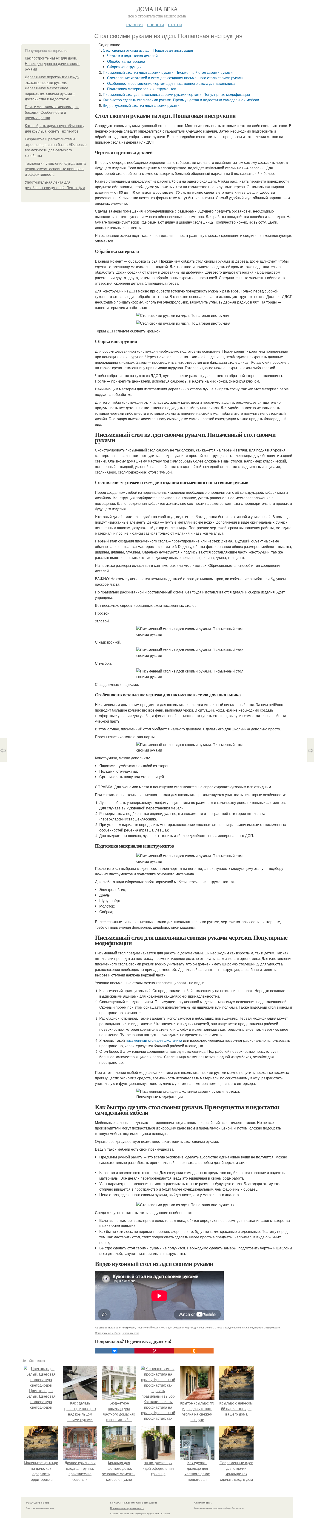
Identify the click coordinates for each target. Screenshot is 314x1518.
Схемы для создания (171, 1327)
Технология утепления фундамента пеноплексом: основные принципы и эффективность (55, 169)
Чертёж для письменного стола (203, 1327)
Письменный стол (147, 1327)
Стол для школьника (235, 1327)
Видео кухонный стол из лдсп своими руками (141, 105)
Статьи (175, 24)
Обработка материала (126, 61)
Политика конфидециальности (127, 1508)
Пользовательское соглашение (140, 1502)
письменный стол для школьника (154, 1040)
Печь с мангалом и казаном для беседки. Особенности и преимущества (52, 112)
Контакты (115, 1502)
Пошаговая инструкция (121, 1327)
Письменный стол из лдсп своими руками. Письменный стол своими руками (168, 72)
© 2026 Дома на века (37, 1502)
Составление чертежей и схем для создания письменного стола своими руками (175, 77)
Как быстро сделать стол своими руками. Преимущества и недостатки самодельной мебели (181, 99)
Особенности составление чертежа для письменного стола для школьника (171, 83)
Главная (134, 24)
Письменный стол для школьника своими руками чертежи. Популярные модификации (176, 94)
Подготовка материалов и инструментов (141, 88)
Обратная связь (203, 1502)
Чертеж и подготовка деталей (132, 55)
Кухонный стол (130, 1333)
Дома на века (157, 9)
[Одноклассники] (194, 1350)
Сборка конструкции (124, 66)
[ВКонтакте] (114, 1350)
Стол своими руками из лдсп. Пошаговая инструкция (148, 50)
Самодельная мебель (107, 1333)
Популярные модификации (264, 1327)
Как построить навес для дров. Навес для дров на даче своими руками (52, 63)
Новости (155, 24)
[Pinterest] (154, 1350)
